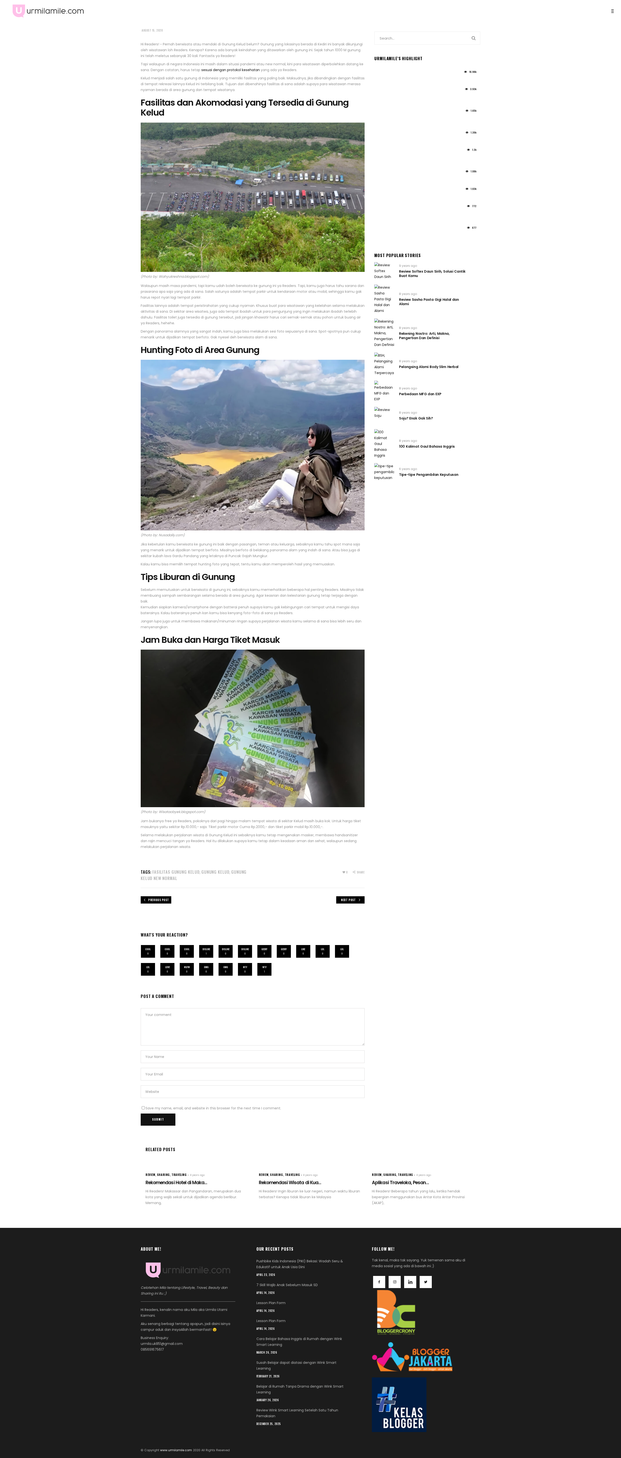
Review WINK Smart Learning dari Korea (408, 78)
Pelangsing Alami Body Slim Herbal (428, 366)
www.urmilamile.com (176, 1450)
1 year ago (382, 73)
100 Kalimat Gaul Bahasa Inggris (427, 446)
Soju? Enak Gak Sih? (416, 418)
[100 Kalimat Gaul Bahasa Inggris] (384, 443)
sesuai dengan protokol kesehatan (230, 69)
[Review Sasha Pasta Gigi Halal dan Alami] (384, 299)
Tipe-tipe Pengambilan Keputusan (428, 474)
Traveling (179, 1175)
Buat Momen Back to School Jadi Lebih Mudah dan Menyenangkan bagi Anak (414, 120)
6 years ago (408, 469)
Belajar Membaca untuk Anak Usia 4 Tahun (411, 178)
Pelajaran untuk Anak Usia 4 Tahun (404, 139)
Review (150, 1175)
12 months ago (385, 173)
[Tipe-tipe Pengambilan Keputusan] (384, 472)
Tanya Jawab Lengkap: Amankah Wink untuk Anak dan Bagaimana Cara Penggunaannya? (413, 159)
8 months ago (385, 208)
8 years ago (408, 294)
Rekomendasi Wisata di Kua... (290, 1182)
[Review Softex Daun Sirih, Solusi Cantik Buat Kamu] (384, 271)
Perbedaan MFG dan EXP (420, 394)
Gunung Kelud (215, 872)
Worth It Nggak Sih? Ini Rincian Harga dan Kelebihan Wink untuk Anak (410, 98)
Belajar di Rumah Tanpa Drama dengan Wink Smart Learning (412, 237)
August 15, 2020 (152, 30)
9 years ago (408, 266)
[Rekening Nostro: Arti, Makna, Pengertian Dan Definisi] (384, 333)
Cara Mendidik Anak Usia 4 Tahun (403, 195)
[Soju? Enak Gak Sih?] (384, 415)
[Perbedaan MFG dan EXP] (384, 391)
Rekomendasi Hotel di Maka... (176, 1182)
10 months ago (385, 151)
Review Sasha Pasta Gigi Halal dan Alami (429, 301)
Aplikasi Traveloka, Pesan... (400, 1182)
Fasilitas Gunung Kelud (176, 872)
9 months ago (385, 190)
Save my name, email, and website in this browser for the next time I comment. (213, 1108)
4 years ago (197, 1175)
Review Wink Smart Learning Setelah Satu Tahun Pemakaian (415, 215)
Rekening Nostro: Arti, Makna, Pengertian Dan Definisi (424, 335)
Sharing (163, 1175)
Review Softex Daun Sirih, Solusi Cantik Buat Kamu (432, 273)
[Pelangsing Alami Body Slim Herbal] (384, 364)
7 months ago (384, 229)
